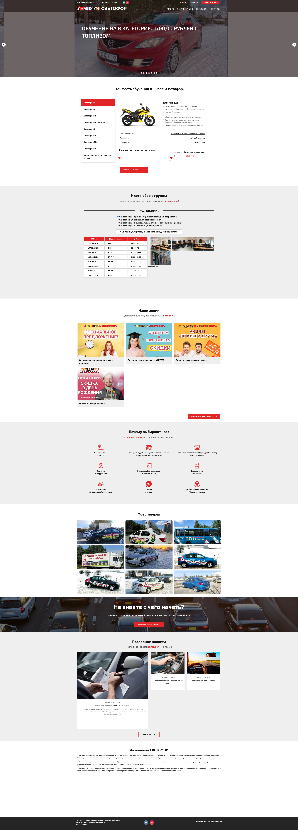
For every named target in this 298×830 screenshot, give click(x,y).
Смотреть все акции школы (201, 416)
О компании (201, 9)
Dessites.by (217, 821)
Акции (190, 9)
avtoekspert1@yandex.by (88, 2)
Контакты (215, 9)
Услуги (180, 9)
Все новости (149, 735)
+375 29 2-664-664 (191, 2)
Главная (170, 9)
